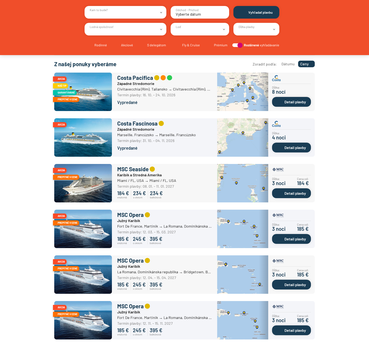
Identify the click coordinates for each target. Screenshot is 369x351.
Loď (178, 27)
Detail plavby (295, 101)
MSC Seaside (133, 169)
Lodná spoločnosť (101, 27)
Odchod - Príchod (187, 10)
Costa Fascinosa (137, 123)
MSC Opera (130, 214)
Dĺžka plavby (246, 27)
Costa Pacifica (135, 77)
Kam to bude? (99, 10)
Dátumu (288, 63)
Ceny (304, 63)
